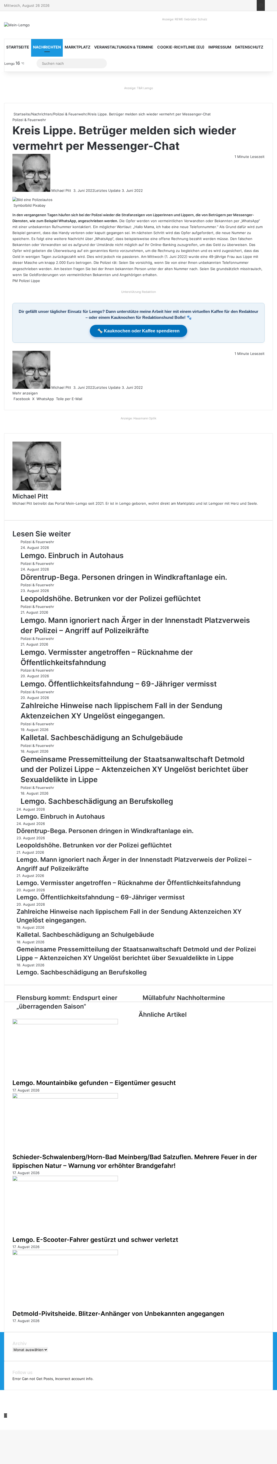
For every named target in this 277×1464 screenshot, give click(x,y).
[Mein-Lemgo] (17, 25)
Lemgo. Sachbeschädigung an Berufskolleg (97, 801)
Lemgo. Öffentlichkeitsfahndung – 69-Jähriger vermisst (119, 683)
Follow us (22, 1372)
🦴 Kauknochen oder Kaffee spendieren (138, 331)
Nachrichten (47, 47)
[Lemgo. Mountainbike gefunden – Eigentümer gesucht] (65, 1023)
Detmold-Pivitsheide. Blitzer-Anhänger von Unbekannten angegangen (118, 1313)
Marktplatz (77, 47)
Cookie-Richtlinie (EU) (181, 47)
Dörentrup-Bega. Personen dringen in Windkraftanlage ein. (124, 577)
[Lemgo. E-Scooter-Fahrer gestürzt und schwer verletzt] (65, 1180)
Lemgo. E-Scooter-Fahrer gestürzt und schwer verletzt (95, 1239)
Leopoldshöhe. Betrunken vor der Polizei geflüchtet (111, 598)
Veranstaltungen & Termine (123, 47)
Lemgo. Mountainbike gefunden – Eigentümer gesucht (94, 1083)
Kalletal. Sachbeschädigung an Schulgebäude (102, 737)
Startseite (17, 47)
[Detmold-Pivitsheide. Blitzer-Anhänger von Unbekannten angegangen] (65, 1254)
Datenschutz (249, 47)
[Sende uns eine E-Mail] (72, 190)
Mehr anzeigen (25, 393)
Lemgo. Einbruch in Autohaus (72, 555)
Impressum (219, 47)
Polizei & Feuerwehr (70, 114)
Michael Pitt (61, 190)
